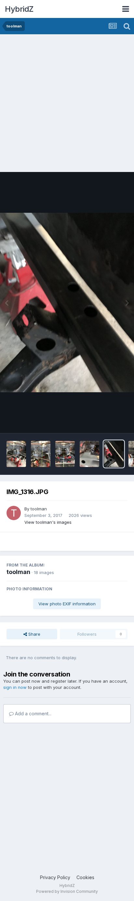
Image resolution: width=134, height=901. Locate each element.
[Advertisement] (67, 105)
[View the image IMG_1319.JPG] (89, 454)
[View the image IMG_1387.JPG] (16, 454)
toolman (39, 508)
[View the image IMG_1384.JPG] (40, 454)
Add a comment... (32, 713)
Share (33, 634)
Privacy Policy (55, 877)
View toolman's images (48, 522)
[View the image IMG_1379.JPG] (65, 454)
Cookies (85, 877)
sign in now (15, 687)
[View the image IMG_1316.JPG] (114, 454)
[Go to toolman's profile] (14, 513)
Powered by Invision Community (67, 891)
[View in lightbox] (67, 302)
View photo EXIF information (67, 603)
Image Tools (107, 421)
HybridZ (19, 9)
